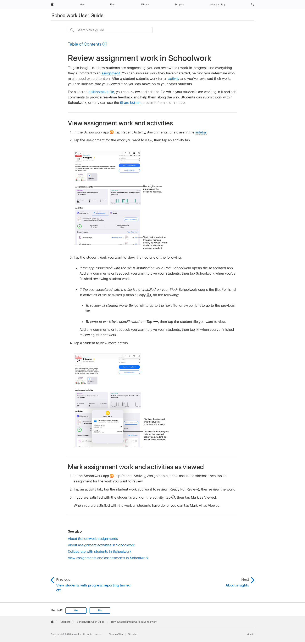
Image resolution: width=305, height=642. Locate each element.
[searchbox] (110, 30)
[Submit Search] (72, 30)
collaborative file (101, 92)
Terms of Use (116, 634)
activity (173, 78)
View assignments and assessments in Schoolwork (108, 558)
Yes (76, 610)
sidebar (201, 132)
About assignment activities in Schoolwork (101, 545)
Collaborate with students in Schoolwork (99, 551)
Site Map (132, 634)
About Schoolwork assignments (93, 539)
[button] (252, 4)
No (99, 610)
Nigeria (250, 634)
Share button (130, 103)
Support (65, 621)
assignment (110, 73)
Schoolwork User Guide (77, 15)
